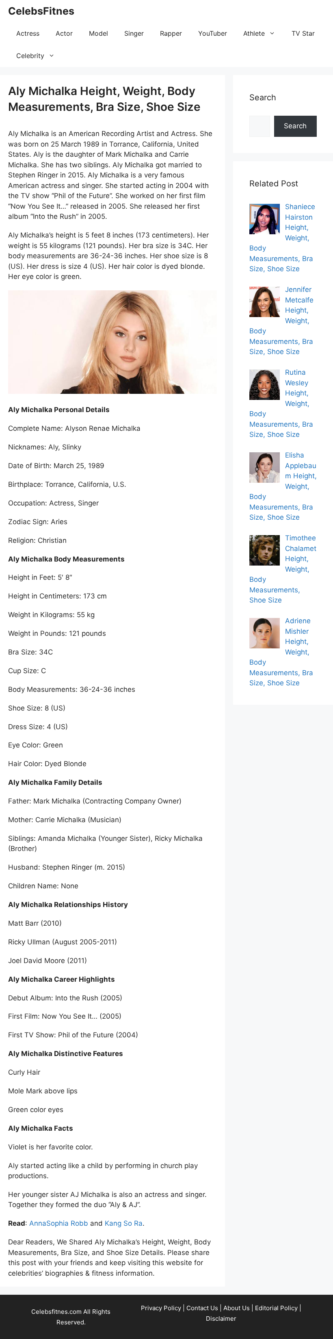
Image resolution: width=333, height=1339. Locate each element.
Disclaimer (221, 1318)
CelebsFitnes (41, 11)
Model (98, 33)
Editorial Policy (276, 1308)
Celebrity (30, 56)
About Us (236, 1308)
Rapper (171, 33)
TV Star (303, 33)
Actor (64, 33)
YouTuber (212, 33)
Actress (27, 33)
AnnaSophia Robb (58, 1223)
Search (295, 126)
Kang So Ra (124, 1223)
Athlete (254, 33)
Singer (134, 33)
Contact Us (202, 1308)
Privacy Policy (161, 1308)
